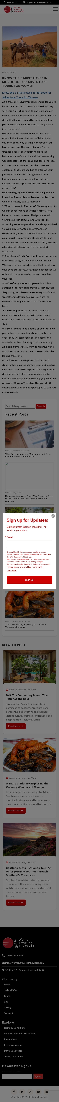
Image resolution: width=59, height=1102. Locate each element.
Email (10, 537)
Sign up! (29, 580)
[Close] (53, 516)
